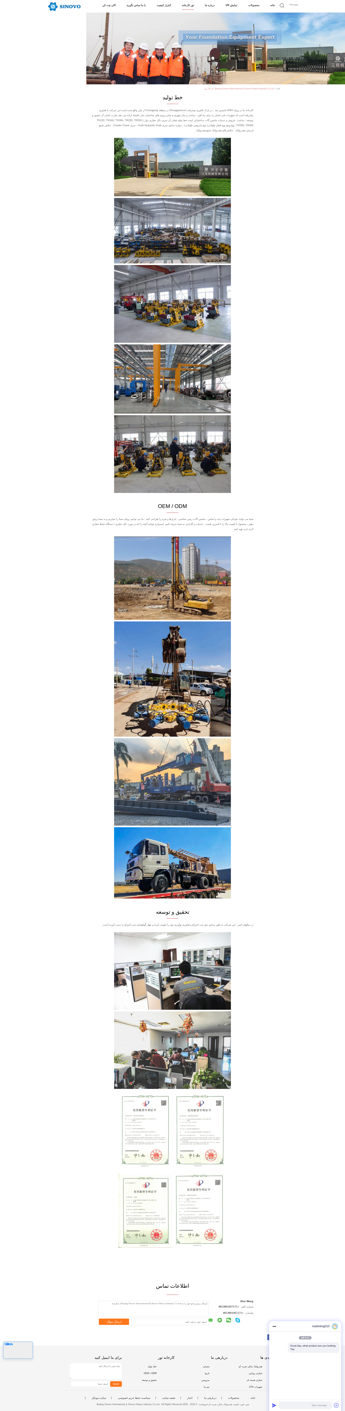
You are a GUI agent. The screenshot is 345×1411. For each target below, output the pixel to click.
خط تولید (152, 1366)
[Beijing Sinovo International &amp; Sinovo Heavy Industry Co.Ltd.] (64, 6)
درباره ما (210, 5)
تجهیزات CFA (255, 1387)
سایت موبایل (99, 1398)
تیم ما (207, 1387)
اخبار (189, 1398)
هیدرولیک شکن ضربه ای (250, 1366)
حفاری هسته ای (254, 1380)
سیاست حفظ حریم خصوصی (134, 1398)
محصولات (253, 5)
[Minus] (274, 1326)
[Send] (274, 1405)
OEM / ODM (150, 1373)
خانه (272, 5)
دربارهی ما (210, 1398)
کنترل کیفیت (164, 5)
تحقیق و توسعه (149, 1380)
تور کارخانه (188, 5)
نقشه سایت (168, 1398)
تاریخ (207, 1373)
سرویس (205, 1380)
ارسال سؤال (114, 1321)
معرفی (206, 1366)
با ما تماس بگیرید (136, 5)
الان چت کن (109, 5)
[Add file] (336, 1405)
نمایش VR (231, 5)
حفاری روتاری (255, 1373)
